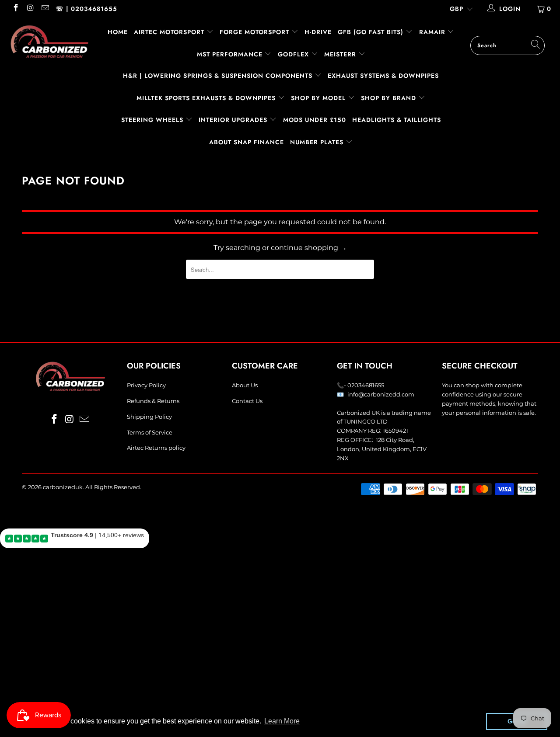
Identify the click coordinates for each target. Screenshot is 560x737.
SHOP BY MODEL (318, 98)
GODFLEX (294, 54)
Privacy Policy (146, 385)
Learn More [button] (282, 721)
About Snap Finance (246, 142)
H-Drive (318, 32)
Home (118, 32)
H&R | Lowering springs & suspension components (219, 75)
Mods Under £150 (314, 119)
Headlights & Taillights (396, 119)
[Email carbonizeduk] (44, 9)
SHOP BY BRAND (389, 98)
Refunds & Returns (153, 400)
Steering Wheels (153, 119)
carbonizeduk (63, 486)
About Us (245, 385)
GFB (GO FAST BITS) (372, 32)
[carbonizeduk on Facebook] (15, 9)
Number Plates (318, 142)
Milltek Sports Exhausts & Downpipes (207, 98)
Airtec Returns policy (156, 447)
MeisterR (341, 54)
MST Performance (231, 54)
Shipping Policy (149, 416)
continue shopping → (309, 247)
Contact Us (247, 400)
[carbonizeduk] (49, 41)
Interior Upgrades (234, 119)
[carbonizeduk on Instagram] (30, 9)
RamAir (433, 32)
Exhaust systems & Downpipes (383, 75)
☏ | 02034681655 (86, 8)
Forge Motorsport (254, 32)
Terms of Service (149, 432)
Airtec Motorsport (169, 32)
